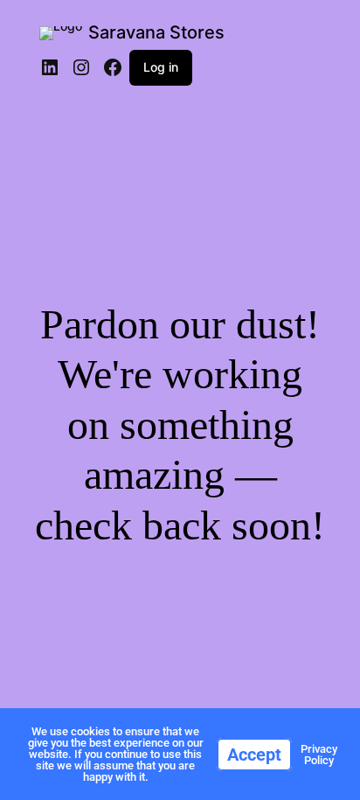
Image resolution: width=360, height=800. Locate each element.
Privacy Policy (319, 754)
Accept (254, 754)
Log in (160, 66)
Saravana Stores (156, 32)
